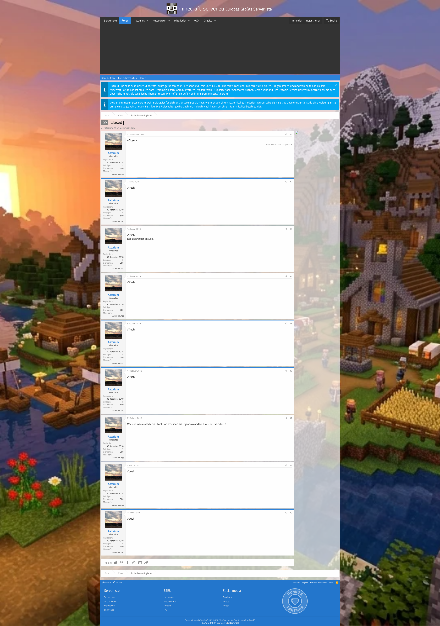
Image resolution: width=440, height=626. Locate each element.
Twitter (226, 601)
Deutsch (118, 582)
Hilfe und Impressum (318, 582)
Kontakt (296, 582)
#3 (291, 229)
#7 (291, 418)
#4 (291, 276)
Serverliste (110, 20)
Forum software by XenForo (207, 620)
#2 (291, 181)
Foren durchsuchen (127, 78)
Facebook (227, 597)
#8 (291, 465)
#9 (291, 512)
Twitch (226, 605)
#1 (291, 134)
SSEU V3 (107, 582)
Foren (125, 20)
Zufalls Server (110, 601)
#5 (291, 323)
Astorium (108, 127)
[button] (147, 20)
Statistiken (109, 605)
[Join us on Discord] (297, 133)
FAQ (196, 20)
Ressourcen (159, 20)
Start (331, 582)
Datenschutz (169, 601)
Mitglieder (180, 20)
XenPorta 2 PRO (208, 622)
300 (122, 168)
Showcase (109, 609)
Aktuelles (139, 20)
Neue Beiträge (108, 78)
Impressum (168, 597)
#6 (291, 370)
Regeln (143, 78)
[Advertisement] (220, 49)
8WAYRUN (234, 622)
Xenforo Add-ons (243, 620)
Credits (208, 20)
